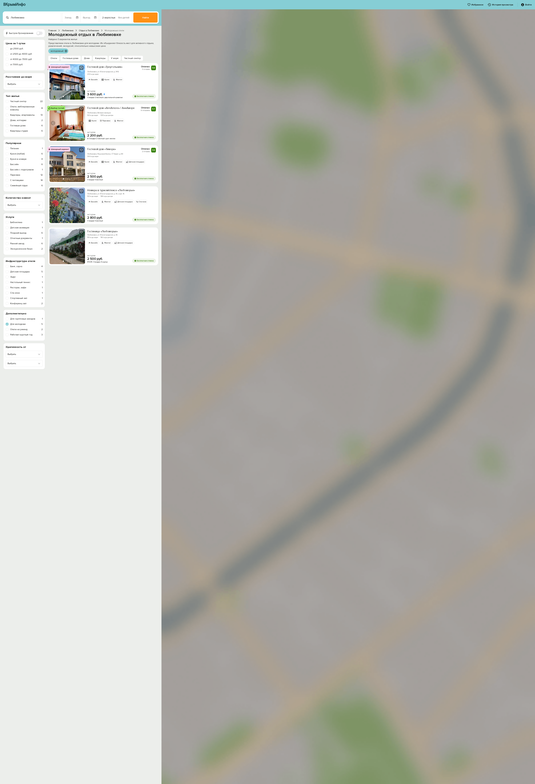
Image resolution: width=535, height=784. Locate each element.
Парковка (26, 175)
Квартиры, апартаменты (26, 115)
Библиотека (26, 222)
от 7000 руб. (16, 64)
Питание (26, 148)
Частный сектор (26, 101)
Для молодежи (26, 324)
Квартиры (100, 58)
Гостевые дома (26, 125)
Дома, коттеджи (26, 120)
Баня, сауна (26, 266)
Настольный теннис (26, 282)
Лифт (26, 277)
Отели (54, 58)
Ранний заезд (26, 243)
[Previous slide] (53, 82)
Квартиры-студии (26, 131)
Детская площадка (26, 271)
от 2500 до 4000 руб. (21, 54)
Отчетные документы (26, 238)
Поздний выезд (26, 233)
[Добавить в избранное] (81, 67)
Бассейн (26, 164)
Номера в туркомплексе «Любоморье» (111, 190)
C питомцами (26, 180)
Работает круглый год (26, 334)
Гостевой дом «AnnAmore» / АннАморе (111, 108)
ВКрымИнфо (14, 5)
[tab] (63, 96)
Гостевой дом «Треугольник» (104, 67)
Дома (87, 58)
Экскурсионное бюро (26, 248)
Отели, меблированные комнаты (26, 108)
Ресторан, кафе (26, 287)
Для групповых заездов (26, 318)
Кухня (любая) (26, 153)
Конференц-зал (26, 303)
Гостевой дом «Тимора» (101, 149)
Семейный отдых (26, 185)
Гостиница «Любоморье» (102, 231)
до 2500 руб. (17, 48)
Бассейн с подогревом (26, 169)
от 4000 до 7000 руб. (21, 59)
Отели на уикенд (26, 329)
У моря (114, 58)
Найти (145, 17)
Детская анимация (26, 227)
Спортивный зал (26, 298)
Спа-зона (26, 292)
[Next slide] (81, 82)
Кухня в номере (26, 159)
